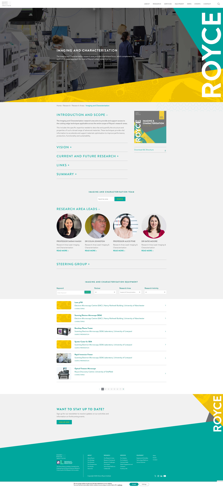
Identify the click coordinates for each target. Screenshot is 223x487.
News (189, 4)
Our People (90, 466)
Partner (97, 288)
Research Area (125, 288)
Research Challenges (109, 462)
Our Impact (107, 464)
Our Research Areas (109, 458)
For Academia (124, 460)
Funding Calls (123, 468)
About (147, 4)
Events (197, 4)
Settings (144, 484)
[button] (105, 389)
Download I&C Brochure (144, 150)
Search (87, 292)
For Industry (123, 458)
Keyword (60, 288)
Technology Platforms (109, 466)
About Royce (91, 458)
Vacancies (90, 468)
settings (120, 485)
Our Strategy (91, 460)
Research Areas (78, 105)
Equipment (179, 4)
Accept (134, 484)
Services (168, 4)
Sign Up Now (64, 422)
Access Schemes (141, 462)
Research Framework (109, 460)
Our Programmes (92, 464)
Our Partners (91, 462)
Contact (207, 4)
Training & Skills (124, 462)
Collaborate (107, 468)
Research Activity (151, 288)
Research (157, 4)
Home (59, 105)
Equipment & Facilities (142, 458)
